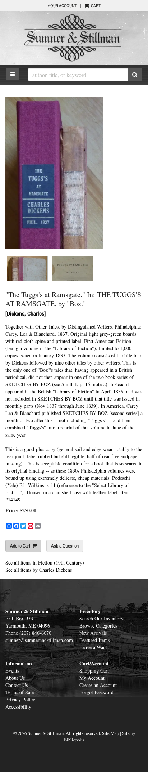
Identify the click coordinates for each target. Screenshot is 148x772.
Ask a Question (65, 546)
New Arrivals (93, 632)
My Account (92, 677)
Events (12, 670)
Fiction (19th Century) (61, 562)
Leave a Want (93, 647)
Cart (95, 6)
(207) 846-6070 (35, 632)
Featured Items (94, 640)
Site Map (110, 733)
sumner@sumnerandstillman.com (39, 640)
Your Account (62, 6)
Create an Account (98, 685)
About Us (15, 677)
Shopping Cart (94, 670)
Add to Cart (20, 546)
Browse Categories (98, 625)
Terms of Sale (19, 692)
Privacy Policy (20, 699)
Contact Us (16, 685)
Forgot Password (96, 692)
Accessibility (18, 706)
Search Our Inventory (101, 618)
